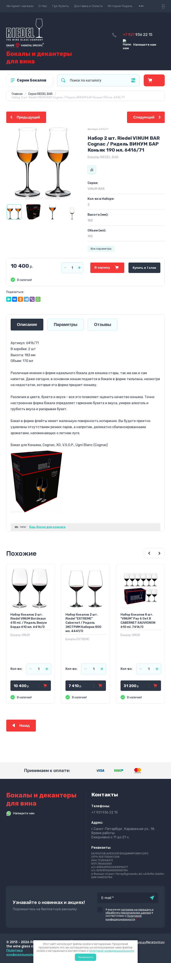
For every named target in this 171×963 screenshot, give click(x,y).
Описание (27, 324)
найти (63, 80)
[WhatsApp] (37, 299)
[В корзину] (45, 685)
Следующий (143, 117)
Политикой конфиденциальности (111, 950)
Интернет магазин (20, 6)
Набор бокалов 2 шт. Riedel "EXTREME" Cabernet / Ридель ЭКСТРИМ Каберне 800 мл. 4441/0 (83, 623)
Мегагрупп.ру (155, 942)
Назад (24, 725)
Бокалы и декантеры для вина (39, 57)
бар (32, 527)
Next (159, 553)
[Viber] (32, 299)
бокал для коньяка (50, 527)
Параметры (65, 324)
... (141, 6)
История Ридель (120, 6)
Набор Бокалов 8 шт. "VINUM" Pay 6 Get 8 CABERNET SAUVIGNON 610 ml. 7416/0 (138, 621)
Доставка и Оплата (88, 6)
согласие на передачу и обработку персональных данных (129, 911)
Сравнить (92, 170)
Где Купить (60, 6)
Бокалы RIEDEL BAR (103, 157)
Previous (149, 553)
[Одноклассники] (20, 299)
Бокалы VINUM (20, 635)
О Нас (43, 6)
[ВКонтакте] (14, 299)
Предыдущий (28, 117)
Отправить (152, 898)
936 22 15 (137, 34)
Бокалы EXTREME (77, 639)
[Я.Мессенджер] (8, 299)
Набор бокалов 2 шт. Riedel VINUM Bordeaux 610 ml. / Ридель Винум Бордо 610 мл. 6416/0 (28, 621)
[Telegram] (26, 299)
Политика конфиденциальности (25, 952)
